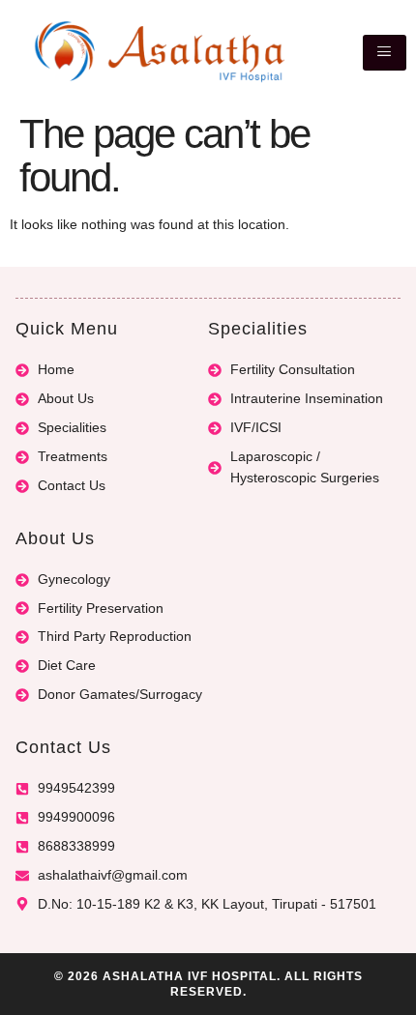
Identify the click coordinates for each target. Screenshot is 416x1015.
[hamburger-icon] (384, 53)
